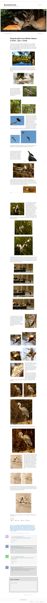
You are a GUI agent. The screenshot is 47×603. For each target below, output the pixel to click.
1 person (15, 540)
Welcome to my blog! (14, 30)
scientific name (12, 530)
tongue (15, 530)
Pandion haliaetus (20, 528)
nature (28, 525)
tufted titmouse (18, 530)
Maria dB (33, 530)
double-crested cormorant (13, 526)
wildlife (31, 525)
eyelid (23, 526)
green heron (32, 526)
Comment (33, 589)
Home (5, 30)
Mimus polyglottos (18, 527)
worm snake (29, 530)
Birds (26, 525)
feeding (25, 526)
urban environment (23, 530)
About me (8, 30)
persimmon (24, 528)
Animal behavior (18, 525)
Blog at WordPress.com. (23, 599)
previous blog (18, 67)
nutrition (15, 528)
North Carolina (30, 527)
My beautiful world (10, 5)
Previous (38, 33)
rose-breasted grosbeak (25, 529)
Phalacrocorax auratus (29, 528)
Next (42, 33)
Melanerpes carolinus (13, 527)
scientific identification (32, 529)
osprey (17, 528)
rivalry (21, 529)
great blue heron (28, 526)
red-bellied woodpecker (17, 529)
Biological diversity (23, 525)
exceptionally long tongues (29, 366)
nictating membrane (25, 527)
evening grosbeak (19, 526)
